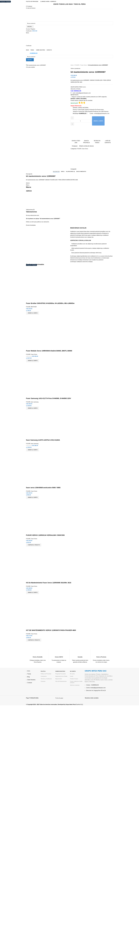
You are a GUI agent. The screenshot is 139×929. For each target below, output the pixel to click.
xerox (44, 176)
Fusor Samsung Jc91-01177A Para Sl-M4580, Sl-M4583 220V (48, 398)
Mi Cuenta (73, 671)
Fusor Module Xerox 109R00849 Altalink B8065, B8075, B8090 (49, 351)
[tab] (56, 171)
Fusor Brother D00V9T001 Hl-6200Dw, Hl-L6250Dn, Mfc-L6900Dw (50, 303)
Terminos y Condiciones (46, 678)
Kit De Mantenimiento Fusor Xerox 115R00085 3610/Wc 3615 (48, 583)
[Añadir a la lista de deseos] (36, 300)
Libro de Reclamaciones (61, 681)
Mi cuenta (72, 673)
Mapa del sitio (58, 678)
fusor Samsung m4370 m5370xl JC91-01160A (43, 440)
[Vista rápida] (32, 300)
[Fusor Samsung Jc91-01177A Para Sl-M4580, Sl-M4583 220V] (41, 377)
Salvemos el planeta (74, 685)
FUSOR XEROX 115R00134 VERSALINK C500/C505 (45, 535)
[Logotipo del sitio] (36, 15)
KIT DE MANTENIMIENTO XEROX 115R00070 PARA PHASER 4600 (51, 630)
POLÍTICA (43, 671)
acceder (32, 221)
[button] (32, 313)
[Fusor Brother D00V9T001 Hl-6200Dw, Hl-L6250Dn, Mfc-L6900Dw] (41, 282)
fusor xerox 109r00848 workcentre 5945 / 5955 (43, 488)
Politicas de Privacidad (46, 673)
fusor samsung (34, 402)
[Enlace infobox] (37, 656)
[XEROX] (84, 159)
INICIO (28, 183)
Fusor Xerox (83, 65)
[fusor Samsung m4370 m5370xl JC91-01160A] (41, 422)
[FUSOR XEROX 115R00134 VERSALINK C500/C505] (41, 514)
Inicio (72, 65)
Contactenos (44, 676)
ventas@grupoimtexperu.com (101, 113)
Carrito (71, 676)
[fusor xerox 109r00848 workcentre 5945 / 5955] (41, 467)
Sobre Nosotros (60, 671)
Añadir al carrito (98, 121)
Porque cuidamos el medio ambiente (76, 682)
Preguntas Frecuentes (60, 673)
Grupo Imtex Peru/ (71, 704)
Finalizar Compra (74, 678)
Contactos (43, 681)
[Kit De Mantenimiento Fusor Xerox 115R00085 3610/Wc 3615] (41, 562)
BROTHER (34, 306)
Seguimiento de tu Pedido (61, 676)
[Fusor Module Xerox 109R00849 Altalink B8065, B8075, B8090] (41, 330)
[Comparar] (28, 300)
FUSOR (77, 65)
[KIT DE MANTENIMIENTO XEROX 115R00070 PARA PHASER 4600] (41, 609)
